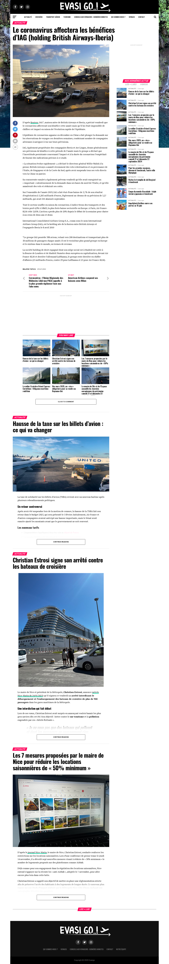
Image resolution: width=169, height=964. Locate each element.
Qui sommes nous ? (118, 17)
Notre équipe (121, 949)
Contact (141, 17)
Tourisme (67, 17)
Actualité (28, 17)
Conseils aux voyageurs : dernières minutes (91, 17)
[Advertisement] (66, 314)
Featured (42, 269)
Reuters (34, 122)
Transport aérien (53, 17)
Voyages (132, 17)
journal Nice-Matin (37, 852)
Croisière (39, 17)
